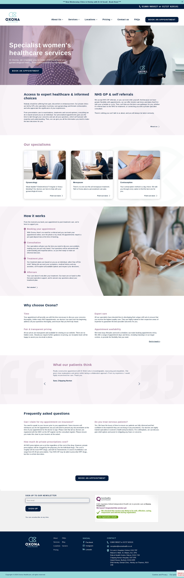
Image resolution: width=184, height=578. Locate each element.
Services (73, 19)
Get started (31, 287)
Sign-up (33, 509)
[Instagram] (88, 546)
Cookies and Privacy (160, 575)
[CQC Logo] (103, 501)
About (55, 538)
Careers (65, 546)
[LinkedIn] (87, 549)
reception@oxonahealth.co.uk (121, 546)
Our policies (174, 575)
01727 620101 (170, 6)
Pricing (106, 19)
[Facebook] (88, 542)
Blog (63, 542)
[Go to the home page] (13, 17)
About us (153, 126)
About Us (56, 19)
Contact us (123, 19)
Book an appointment (161, 20)
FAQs (137, 19)
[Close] (182, 1)
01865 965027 (150, 6)
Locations (90, 19)
